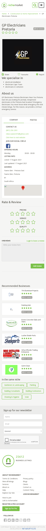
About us (5, 487)
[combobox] (23, 431)
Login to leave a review (35, 241)
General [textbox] (7, 431)
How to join (6, 498)
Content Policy (28, 490)
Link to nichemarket (9, 500)
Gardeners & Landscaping (14, 385)
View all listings (8, 481)
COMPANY (14, 120)
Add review (37, 266)
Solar (27, 397)
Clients (25, 484)
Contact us (27, 487)
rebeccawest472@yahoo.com (17, 134)
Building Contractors (33, 391)
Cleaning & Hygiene (11, 397)
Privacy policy (28, 478)
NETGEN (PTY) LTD (29, 529)
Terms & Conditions (10, 478)
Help (4, 490)
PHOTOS (33, 120)
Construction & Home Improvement (24, 14)
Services (5, 484)
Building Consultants (12, 391)
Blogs (25, 481)
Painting (33, 385)
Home (4, 14)
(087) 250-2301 (12, 130)
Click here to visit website (15, 137)
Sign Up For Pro (11, 508)
